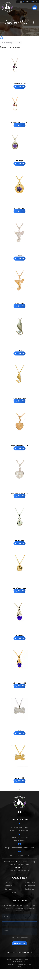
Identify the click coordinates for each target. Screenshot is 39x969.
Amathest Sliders (20, 84)
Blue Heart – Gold (19, 683)
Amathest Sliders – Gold (19, 122)
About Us (8, 886)
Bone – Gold (19, 778)
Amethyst (19, 161)
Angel (20, 256)
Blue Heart (19, 636)
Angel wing (20, 351)
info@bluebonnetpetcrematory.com (35, 2)
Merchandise (30, 886)
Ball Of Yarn (19, 541)
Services (8, 889)
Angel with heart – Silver (19, 493)
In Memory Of (10, 892)
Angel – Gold (19, 303)
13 (30, 789)
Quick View (19, 86)
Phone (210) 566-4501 (19, 838)
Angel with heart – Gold (19, 446)
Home (7, 882)
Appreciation (30, 882)
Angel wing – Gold (19, 398)
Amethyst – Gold (19, 208)
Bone (19, 730)
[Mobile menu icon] (34, 7)
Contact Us (29, 889)
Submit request (19, 943)
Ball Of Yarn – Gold (19, 588)
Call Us (28, 1)
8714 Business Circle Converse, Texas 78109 (19, 829)
